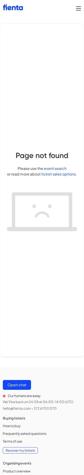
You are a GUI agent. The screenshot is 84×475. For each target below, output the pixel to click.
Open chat (16, 384)
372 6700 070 (45, 408)
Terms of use (12, 441)
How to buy (12, 426)
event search (55, 168)
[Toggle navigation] (78, 8)
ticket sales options (58, 174)
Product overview (16, 471)
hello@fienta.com (17, 408)
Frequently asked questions (24, 433)
